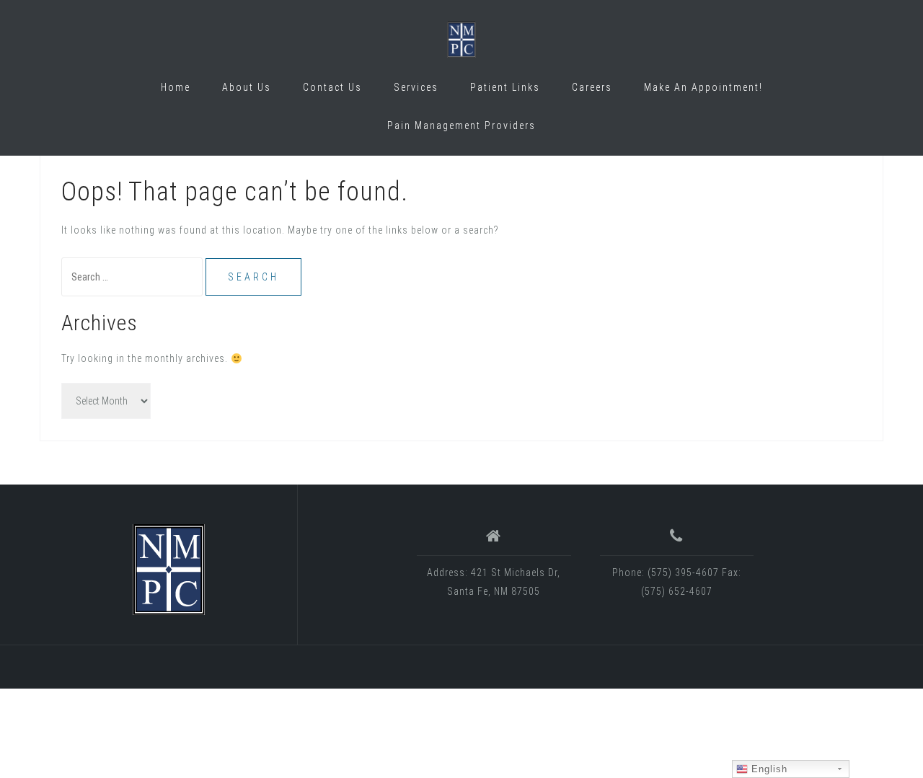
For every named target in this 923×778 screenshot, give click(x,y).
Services (416, 87)
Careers (592, 87)
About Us (246, 87)
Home (175, 87)
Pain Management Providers (461, 125)
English (767, 769)
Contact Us (332, 87)
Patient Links (505, 87)
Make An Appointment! (703, 87)
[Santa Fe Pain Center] (169, 569)
